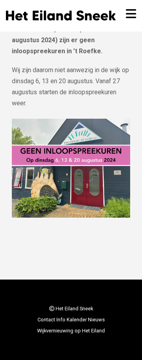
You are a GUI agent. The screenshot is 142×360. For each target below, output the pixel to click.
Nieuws (96, 320)
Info (60, 320)
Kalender (77, 320)
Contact (46, 320)
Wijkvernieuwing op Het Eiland (71, 331)
